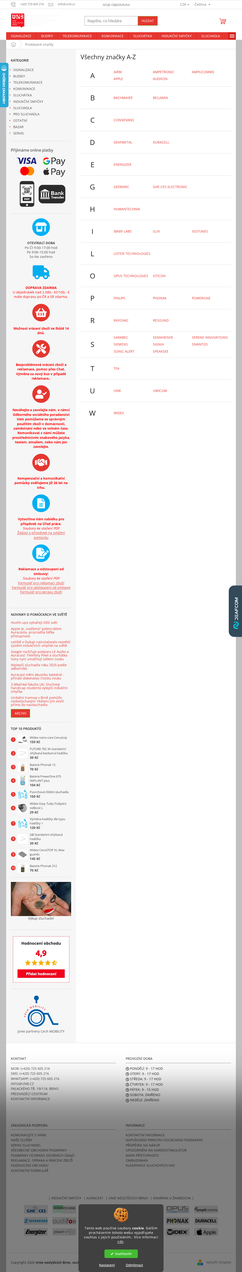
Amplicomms (203, 72)
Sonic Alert (124, 351)
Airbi (118, 72)
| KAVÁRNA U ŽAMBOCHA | (172, 1198)
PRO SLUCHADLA (26, 114)
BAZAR (18, 127)
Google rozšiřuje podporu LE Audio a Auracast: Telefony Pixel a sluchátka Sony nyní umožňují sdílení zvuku (40, 655)
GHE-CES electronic (170, 186)
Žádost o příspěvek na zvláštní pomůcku (41, 534)
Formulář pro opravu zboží (41, 592)
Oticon (159, 276)
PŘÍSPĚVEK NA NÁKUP (143, 1145)
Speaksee (161, 351)
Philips (119, 298)
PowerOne (201, 298)
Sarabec (121, 337)
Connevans (124, 120)
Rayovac (121, 320)
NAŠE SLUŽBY (21, 1140)
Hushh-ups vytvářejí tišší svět (34, 622)
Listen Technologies (132, 253)
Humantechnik (127, 209)
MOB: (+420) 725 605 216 (30, 1068)
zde (120, 1242)
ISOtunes (200, 231)
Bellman (160, 97)
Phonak (160, 298)
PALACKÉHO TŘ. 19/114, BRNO (35, 1088)
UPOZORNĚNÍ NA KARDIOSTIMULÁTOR (156, 1150)
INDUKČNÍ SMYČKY (28, 101)
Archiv (20, 713)
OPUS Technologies (131, 276)
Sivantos (200, 344)
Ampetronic (163, 72)
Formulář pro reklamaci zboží (41, 583)
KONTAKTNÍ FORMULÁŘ (29, 1170)
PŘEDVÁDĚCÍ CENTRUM (29, 1094)
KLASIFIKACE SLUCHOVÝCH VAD (150, 1165)
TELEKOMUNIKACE (28, 82)
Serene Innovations (210, 337)
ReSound (161, 320)
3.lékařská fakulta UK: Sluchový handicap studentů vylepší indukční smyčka (39, 688)
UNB (117, 390)
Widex (119, 413)
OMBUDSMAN (137, 1160)
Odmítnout (134, 1265)
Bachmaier (123, 97)
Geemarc (121, 186)
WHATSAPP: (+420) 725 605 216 (35, 1078)
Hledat (148, 20)
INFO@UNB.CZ (22, 1083)
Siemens (121, 344)
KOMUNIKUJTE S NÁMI (28, 1135)
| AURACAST (93, 1198)
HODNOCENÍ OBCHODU (29, 1165)
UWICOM (160, 390)
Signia (158, 344)
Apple (118, 78)
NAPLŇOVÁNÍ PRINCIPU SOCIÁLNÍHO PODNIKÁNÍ (164, 1140)
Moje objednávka (116, 5)
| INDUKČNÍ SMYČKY (64, 1198)
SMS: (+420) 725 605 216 (30, 1073)
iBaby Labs (123, 231)
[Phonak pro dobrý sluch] (178, 1220)
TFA (116, 368)
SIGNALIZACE (23, 69)
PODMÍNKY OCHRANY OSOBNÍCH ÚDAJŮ (42, 1155)
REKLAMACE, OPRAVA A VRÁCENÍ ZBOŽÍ (42, 1160)
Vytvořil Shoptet (218, 1262)
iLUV (156, 231)
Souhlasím (123, 1254)
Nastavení (107, 1265)
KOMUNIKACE (24, 88)
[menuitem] (21, 36)
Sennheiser (163, 337)
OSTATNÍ (20, 120)
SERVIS (18, 133)
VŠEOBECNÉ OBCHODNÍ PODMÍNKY (39, 1150)
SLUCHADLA (22, 108)
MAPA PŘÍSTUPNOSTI (142, 1155)
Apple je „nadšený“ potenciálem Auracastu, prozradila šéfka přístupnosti (36, 632)
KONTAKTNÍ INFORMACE (30, 1099)
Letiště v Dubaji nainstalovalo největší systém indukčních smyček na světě (40, 643)
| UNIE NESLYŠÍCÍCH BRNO (127, 1198)
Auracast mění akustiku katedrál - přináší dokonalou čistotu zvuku (37, 676)
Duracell (161, 142)
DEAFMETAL (123, 142)
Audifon (160, 78)
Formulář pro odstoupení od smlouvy (41, 587)
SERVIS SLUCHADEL (26, 1145)
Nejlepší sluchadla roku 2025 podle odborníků (39, 666)
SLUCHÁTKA (22, 95)
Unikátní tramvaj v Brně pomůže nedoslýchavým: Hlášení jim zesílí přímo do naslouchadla (37, 701)
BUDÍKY (19, 76)
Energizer (122, 164)
